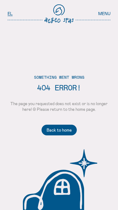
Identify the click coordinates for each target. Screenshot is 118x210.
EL (10, 13)
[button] (104, 14)
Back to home (59, 130)
